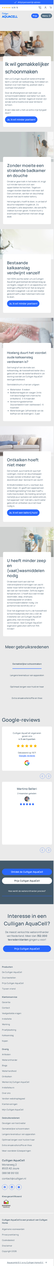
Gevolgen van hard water (14, 1123)
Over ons (6, 1093)
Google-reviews (27, 755)
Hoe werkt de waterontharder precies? (27, 891)
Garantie (6, 1002)
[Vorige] (42, 776)
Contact (6, 1007)
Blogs (4, 1065)
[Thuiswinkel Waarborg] (27, 1204)
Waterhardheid (9, 1071)
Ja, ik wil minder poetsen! (21, 119)
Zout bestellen (9, 977)
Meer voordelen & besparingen (16, 1150)
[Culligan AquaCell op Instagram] (19, 1187)
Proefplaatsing (9, 1029)
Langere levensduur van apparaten (27, 675)
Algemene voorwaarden (13, 1229)
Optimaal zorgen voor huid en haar (27, 686)
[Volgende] (48, 776)
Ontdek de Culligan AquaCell (27, 871)
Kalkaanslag (8, 1035)
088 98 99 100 (10, 1173)
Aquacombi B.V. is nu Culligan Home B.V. (25, 1262)
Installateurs (8, 1087)
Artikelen (6, 1054)
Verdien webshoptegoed (13, 1098)
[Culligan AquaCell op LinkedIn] (12, 1187)
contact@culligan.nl (14, 1178)
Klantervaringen (10, 1104)
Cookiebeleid (8, 1240)
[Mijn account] (45, 7)
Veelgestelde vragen (11, 1013)
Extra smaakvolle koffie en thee (27, 698)
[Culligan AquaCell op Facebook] (5, 1187)
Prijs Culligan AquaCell (27, 880)
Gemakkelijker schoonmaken (27, 663)
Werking (6, 1024)
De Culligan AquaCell (12, 972)
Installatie (7, 1018)
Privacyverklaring (10, 1234)
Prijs (35, 15)
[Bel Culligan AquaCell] (39, 8)
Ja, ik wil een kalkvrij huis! (23, 512)
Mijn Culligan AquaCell (12, 1109)
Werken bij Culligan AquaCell (15, 1082)
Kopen (5, 1040)
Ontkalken (7, 1076)
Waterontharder (9, 1060)
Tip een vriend (8, 988)
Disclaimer (7, 1245)
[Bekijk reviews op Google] (27, 763)
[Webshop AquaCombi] (50, 8)
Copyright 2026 (9, 1251)
